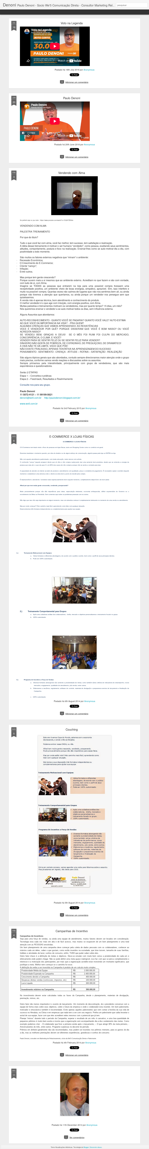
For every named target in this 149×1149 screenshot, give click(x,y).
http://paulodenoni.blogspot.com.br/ (62, 397)
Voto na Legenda (72, 23)
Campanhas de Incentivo (72, 931)
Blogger (86, 1147)
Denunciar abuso (96, 1147)
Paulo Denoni (71, 98)
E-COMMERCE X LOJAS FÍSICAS (71, 436)
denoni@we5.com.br (30, 397)
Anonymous (89, 69)
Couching (72, 729)
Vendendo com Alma (71, 173)
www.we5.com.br (29, 403)
